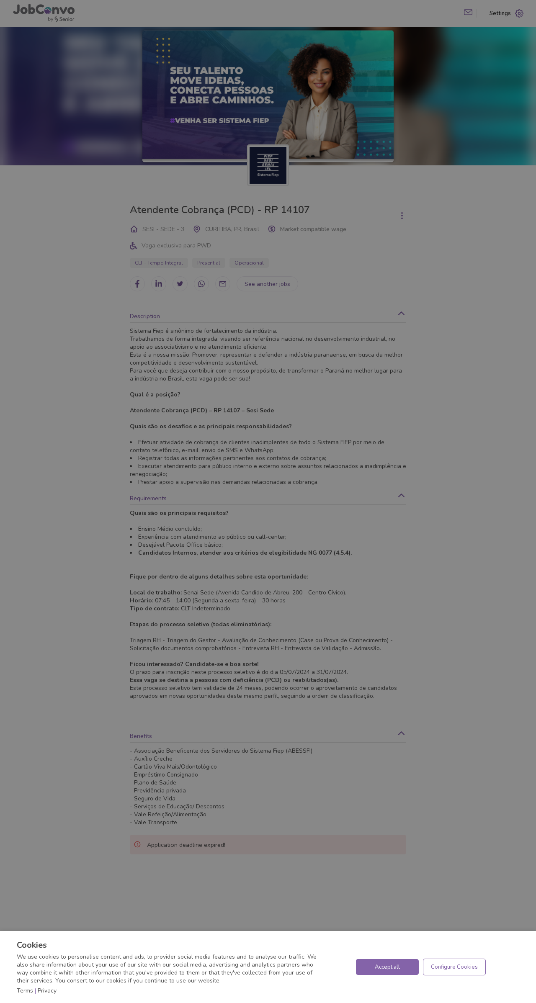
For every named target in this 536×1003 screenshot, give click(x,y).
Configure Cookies (454, 967)
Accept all (387, 967)
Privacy (47, 991)
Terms (25, 991)
